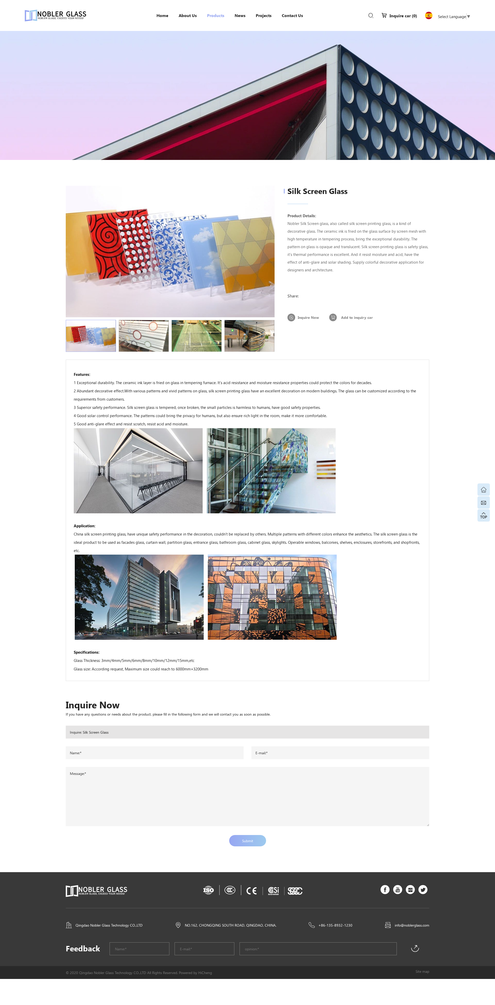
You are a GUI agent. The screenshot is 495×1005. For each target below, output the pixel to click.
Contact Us (292, 15)
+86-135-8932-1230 (335, 925)
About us (188, 15)
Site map (422, 971)
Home (162, 15)
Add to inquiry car (357, 317)
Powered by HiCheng (195, 972)
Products (215, 15)
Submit (247, 841)
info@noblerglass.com (412, 925)
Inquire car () (403, 15)
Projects (263, 15)
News (240, 15)
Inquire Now (308, 317)
